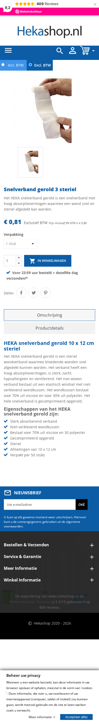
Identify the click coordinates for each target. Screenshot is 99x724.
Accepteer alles (76, 716)
